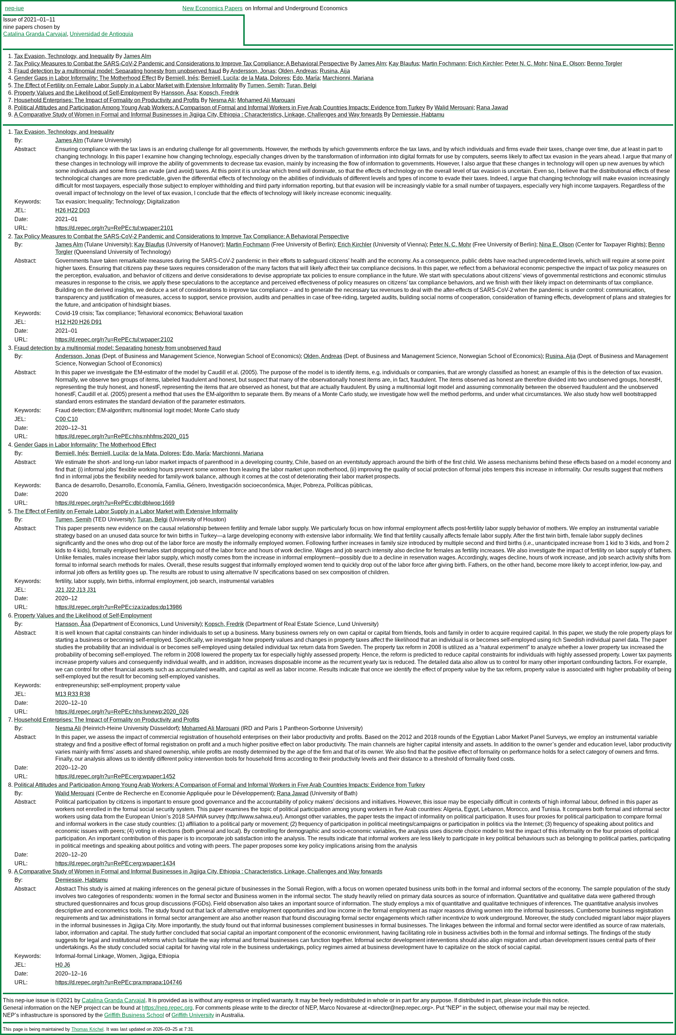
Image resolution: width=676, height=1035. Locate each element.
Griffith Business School (134, 1015)
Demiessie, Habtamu (418, 115)
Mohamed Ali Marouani (266, 100)
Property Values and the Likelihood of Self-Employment (83, 93)
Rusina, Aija (335, 71)
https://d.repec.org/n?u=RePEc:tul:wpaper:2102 (114, 340)
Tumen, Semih (265, 85)
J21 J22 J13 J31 (75, 590)
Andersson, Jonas (252, 71)
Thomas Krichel (87, 1029)
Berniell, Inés (181, 78)
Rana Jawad (492, 108)
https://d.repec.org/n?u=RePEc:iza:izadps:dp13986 (118, 607)
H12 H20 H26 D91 (78, 322)
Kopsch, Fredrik (219, 93)
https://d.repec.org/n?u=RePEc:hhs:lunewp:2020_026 (122, 712)
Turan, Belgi (301, 85)
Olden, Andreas (297, 71)
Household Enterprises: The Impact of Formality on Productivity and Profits (106, 100)
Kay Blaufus (404, 64)
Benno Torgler (604, 64)
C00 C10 (66, 419)
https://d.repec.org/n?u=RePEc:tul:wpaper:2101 (114, 228)
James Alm (137, 56)
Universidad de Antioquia (101, 34)
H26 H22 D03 (72, 210)
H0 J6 (62, 965)
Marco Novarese (340, 1008)
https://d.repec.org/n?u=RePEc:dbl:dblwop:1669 (115, 503)
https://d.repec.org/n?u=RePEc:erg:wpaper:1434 (115, 863)
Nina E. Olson (566, 64)
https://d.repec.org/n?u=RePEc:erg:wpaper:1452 (115, 776)
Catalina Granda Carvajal (35, 34)
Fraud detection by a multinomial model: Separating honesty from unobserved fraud (117, 71)
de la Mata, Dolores (265, 78)
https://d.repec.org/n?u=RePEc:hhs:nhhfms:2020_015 (122, 436)
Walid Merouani (454, 108)
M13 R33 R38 (72, 694)
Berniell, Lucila (219, 78)
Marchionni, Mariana (348, 78)
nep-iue (14, 8)
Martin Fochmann (443, 64)
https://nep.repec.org (167, 1008)
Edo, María (306, 78)
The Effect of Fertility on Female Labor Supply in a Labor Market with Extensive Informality (126, 85)
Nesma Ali (221, 100)
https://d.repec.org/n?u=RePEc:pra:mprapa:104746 (118, 982)
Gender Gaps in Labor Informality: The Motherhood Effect (85, 78)
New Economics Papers (212, 8)
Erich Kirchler (485, 64)
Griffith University (192, 1015)
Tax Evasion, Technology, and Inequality (64, 56)
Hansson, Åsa (178, 93)
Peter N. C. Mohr (525, 64)
